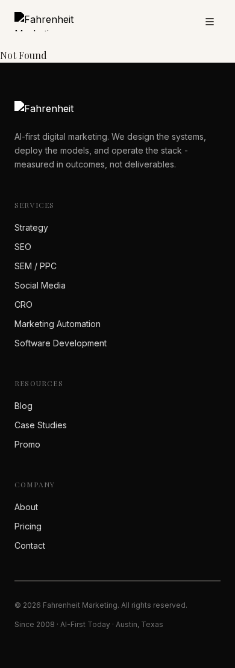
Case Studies (40, 425)
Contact (29, 545)
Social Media (40, 285)
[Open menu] (210, 22)
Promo (27, 444)
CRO (23, 304)
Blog (23, 406)
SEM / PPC (35, 266)
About (26, 507)
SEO (22, 247)
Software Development (60, 343)
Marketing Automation (57, 324)
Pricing (28, 526)
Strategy (31, 227)
